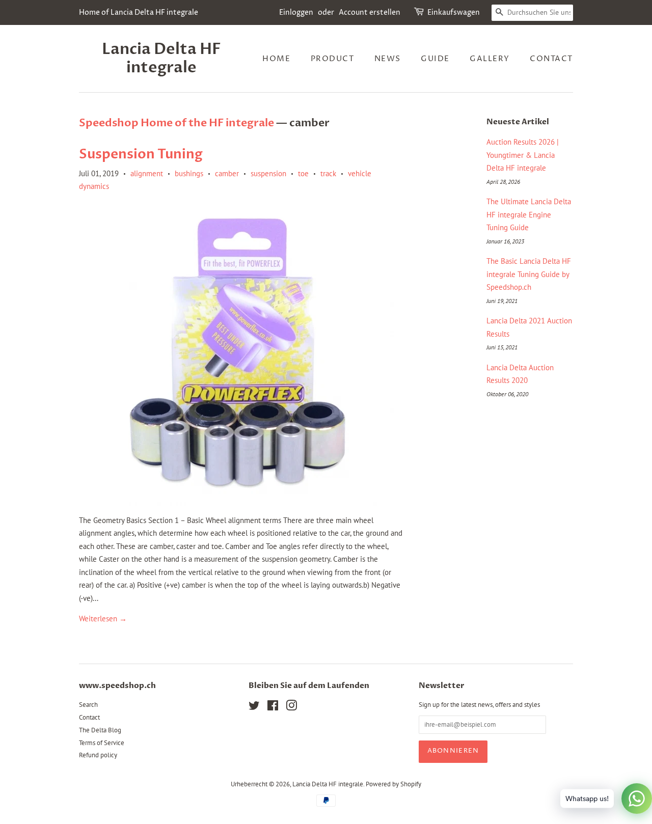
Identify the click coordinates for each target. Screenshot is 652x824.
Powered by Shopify (393, 784)
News (387, 58)
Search (88, 704)
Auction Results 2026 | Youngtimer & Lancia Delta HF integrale (522, 155)
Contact (551, 58)
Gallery (490, 58)
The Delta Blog (100, 730)
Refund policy (98, 755)
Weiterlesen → (103, 618)
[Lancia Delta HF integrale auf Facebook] (273, 707)
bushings (189, 173)
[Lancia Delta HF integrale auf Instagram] (291, 707)
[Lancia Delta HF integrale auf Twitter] (254, 707)
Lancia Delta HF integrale (161, 58)
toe (303, 173)
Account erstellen (369, 12)
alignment (146, 173)
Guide (435, 58)
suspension (268, 173)
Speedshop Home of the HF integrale (176, 123)
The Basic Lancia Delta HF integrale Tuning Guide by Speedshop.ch (528, 274)
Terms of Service (101, 742)
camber (227, 173)
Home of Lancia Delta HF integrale (138, 12)
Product (333, 58)
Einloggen (296, 12)
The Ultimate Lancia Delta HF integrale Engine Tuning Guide (528, 214)
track (328, 173)
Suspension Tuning (141, 154)
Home (276, 58)
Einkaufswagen (453, 12)
